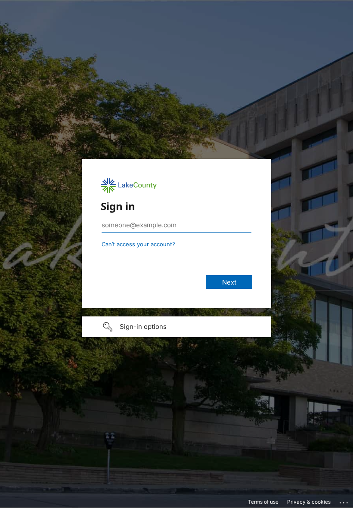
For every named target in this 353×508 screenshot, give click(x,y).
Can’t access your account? (138, 244)
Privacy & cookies (309, 502)
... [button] (344, 500)
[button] (176, 326)
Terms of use (263, 502)
